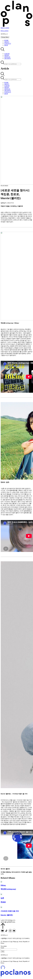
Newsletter (4, 946)
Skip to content (5, 28)
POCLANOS (4, 31)
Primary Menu (5, 37)
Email (2, 948)
